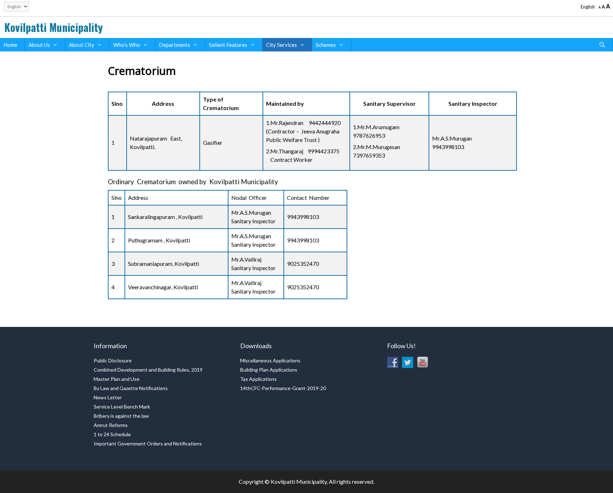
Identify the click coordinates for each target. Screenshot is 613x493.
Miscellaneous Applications (270, 360)
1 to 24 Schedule (112, 434)
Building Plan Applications (268, 370)
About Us (39, 45)
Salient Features (228, 45)
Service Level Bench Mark (122, 407)
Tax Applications (258, 379)
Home (10, 45)
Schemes (326, 45)
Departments (174, 45)
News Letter (108, 397)
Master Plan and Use (116, 379)
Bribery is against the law (121, 416)
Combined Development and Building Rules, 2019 (148, 370)
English (588, 7)
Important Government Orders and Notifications (148, 443)
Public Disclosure (113, 360)
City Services (281, 45)
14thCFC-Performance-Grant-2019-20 (283, 388)
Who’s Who (126, 45)
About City (81, 45)
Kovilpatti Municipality (53, 27)
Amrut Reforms (111, 425)
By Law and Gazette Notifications (131, 388)
